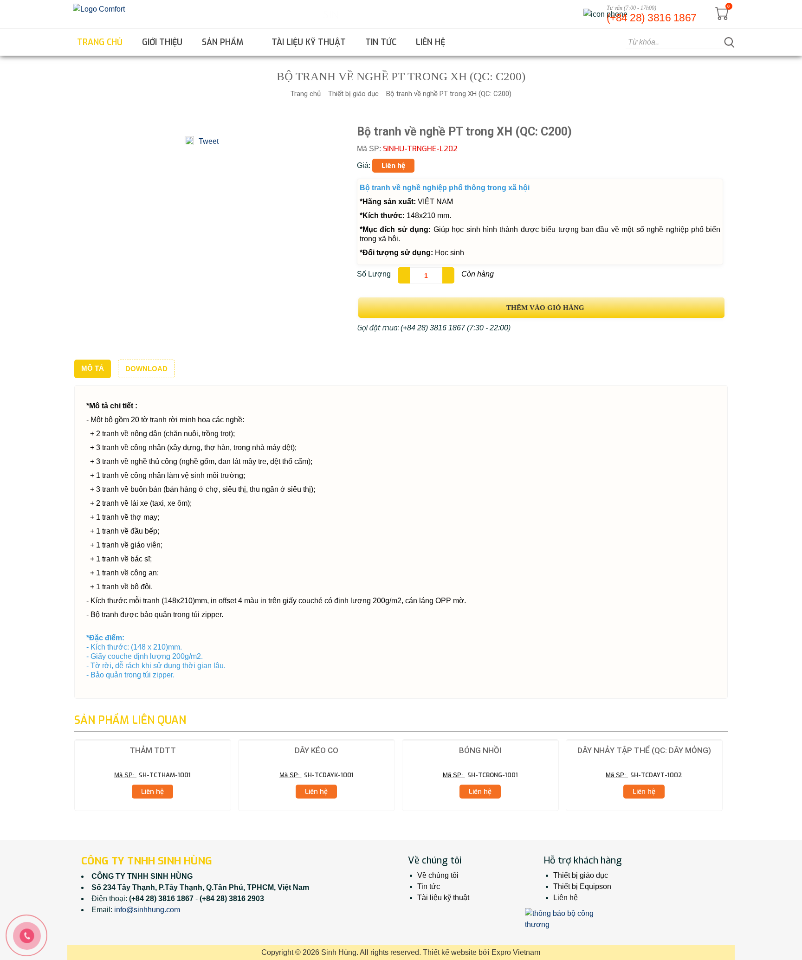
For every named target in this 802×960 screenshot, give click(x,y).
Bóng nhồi (480, 750)
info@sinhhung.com (147, 910)
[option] (152, 775)
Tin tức (380, 42)
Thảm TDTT (152, 750)
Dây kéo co (316, 750)
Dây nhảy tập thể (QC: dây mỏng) (644, 750)
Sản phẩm (224, 42)
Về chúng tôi (438, 875)
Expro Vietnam (516, 952)
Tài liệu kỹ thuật (309, 42)
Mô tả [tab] (92, 368)
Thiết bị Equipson (582, 886)
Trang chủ (100, 42)
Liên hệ (430, 42)
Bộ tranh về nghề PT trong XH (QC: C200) (448, 94)
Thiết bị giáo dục (353, 94)
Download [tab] (146, 369)
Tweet (209, 141)
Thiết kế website (450, 952)
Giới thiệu (162, 42)
